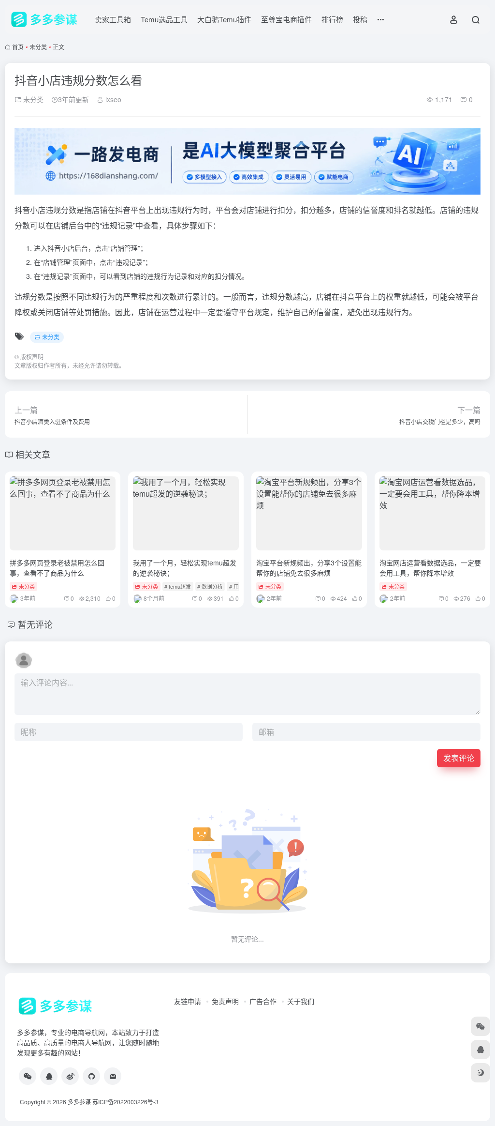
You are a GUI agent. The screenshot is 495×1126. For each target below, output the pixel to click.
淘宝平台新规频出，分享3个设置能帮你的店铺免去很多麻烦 (309, 568)
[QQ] (49, 1076)
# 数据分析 (210, 586)
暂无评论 (35, 624)
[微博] (70, 1076)
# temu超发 (177, 586)
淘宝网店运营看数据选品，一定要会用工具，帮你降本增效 (430, 568)
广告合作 (263, 1001)
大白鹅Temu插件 (224, 19)
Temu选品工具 (164, 19)
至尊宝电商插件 (286, 19)
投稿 (360, 19)
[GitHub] (91, 1076)
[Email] (112, 1076)
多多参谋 (79, 1101)
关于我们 (300, 1001)
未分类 (38, 47)
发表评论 (458, 757)
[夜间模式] (480, 1072)
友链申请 (187, 1001)
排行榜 (332, 19)
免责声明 (225, 1001)
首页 (18, 47)
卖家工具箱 (113, 19)
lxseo (112, 99)
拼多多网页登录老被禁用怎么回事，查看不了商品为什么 (57, 568)
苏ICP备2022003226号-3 (125, 1101)
